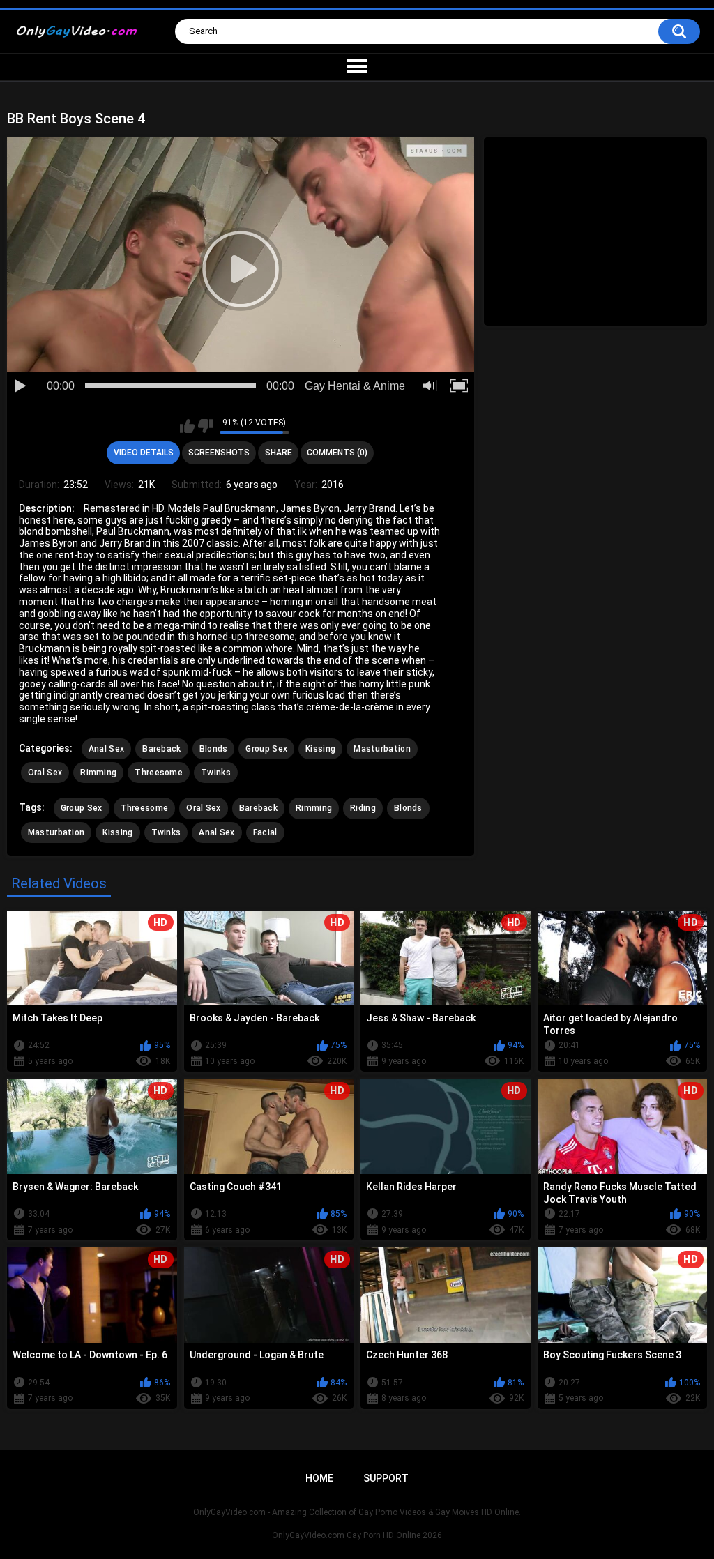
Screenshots (219, 452)
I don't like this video (205, 426)
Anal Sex (106, 749)
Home (319, 1478)
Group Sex (266, 749)
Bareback (161, 749)
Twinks (216, 772)
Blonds (213, 749)
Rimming (98, 772)
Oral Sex (45, 772)
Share (278, 452)
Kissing (320, 749)
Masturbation (382, 749)
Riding (363, 808)
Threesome (159, 772)
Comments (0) (337, 452)
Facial (265, 832)
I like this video (187, 426)
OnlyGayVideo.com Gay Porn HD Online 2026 (357, 1535)
